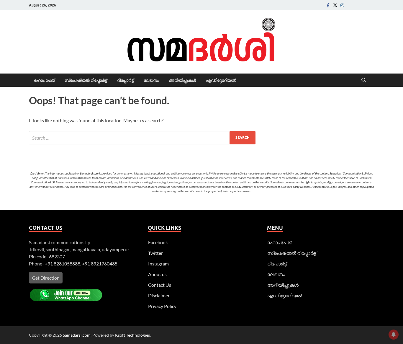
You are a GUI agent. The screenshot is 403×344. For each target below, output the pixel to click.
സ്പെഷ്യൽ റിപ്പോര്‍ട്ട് (86, 80)
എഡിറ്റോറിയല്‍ (221, 80)
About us (157, 274)
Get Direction (46, 278)
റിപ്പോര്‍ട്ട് (125, 80)
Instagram (158, 263)
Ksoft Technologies (132, 335)
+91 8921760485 (99, 263)
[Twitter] (335, 5)
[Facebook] (328, 5)
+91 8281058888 (62, 263)
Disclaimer (159, 295)
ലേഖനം (151, 80)
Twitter (155, 253)
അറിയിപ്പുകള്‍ (182, 80)
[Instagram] (342, 5)
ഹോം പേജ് (44, 80)
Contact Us (159, 285)
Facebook (158, 242)
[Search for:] (142, 137)
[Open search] (363, 80)
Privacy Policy (162, 306)
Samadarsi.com (77, 335)
